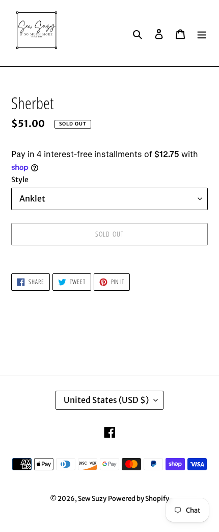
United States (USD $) (106, 400)
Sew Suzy (92, 498)
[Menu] (201, 33)
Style (20, 179)
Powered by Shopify (138, 498)
